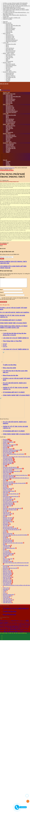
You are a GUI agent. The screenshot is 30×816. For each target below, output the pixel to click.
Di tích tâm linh (9, 61)
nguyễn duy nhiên (7, 484)
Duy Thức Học (22, 620)
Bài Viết (5, 485)
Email (2, 292)
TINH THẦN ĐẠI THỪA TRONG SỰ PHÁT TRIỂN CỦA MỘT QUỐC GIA (13, 326)
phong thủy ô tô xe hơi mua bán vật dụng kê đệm (14, 483)
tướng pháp (5, 492)
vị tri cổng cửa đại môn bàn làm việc (11, 529)
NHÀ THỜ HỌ (6, 33)
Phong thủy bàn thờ (10, 64)
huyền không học (7, 520)
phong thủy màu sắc (7, 488)
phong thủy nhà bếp (7, 470)
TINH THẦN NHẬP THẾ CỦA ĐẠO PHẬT (14, 8)
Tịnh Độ (5, 495)
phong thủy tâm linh (7, 540)
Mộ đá (7, 46)
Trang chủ (5, 21)
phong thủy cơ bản (7, 580)
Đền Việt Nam (9, 56)
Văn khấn (8, 78)
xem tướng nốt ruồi (7, 561)
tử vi (4, 466)
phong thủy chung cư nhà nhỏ (10, 501)
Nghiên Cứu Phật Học (8, 442)
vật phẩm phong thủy (8, 459)
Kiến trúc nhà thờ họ (10, 28)
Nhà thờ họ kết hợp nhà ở (12, 40)
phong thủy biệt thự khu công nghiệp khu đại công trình (16, 562)
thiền (4, 544)
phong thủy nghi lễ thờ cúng (9, 451)
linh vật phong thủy (7, 500)
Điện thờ (8, 58)
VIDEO (8, 81)
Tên (1, 289)
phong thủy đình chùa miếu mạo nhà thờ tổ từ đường (15, 534)
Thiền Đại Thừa (6, 545)
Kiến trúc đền (9, 30)
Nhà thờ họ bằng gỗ (10, 38)
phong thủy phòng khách (8, 491)
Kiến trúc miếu (9, 26)
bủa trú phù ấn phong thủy (9, 548)
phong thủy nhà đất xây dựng (9, 509)
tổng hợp (12, 170)
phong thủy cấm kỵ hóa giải (9, 444)
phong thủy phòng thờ (8, 504)
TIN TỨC (5, 525)
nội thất (4, 537)
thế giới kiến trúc (6, 624)
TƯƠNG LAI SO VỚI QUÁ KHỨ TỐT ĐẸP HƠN (15, 3)
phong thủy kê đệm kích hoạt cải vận (11, 450)
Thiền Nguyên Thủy (7, 513)
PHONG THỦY (7, 62)
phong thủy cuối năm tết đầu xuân (11, 493)
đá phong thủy (6, 538)
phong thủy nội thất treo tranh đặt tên (11, 471)
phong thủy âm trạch (7, 448)
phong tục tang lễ (7, 570)
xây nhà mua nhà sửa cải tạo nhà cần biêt (12, 468)
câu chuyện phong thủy (8, 499)
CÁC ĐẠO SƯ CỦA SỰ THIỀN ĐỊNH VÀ (16, 338)
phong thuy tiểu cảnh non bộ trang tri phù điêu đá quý (15, 475)
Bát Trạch (8, 68)
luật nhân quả (6, 524)
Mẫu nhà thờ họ (9, 34)
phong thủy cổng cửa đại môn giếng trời (12, 508)
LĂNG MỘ (5, 42)
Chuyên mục (6, 474)
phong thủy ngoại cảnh (8, 462)
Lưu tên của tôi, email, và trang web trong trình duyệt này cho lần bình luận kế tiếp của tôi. (14, 298)
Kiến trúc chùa (9, 24)
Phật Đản (5, 464)
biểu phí (3, 620)
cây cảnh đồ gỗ (6, 497)
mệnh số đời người (7, 472)
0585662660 (24, 807)
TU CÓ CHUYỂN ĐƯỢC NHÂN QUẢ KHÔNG (15, 4)
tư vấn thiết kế (14, 627)
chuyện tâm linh (6, 576)
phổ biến (5, 343)
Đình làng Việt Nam (10, 54)
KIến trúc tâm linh (7, 22)
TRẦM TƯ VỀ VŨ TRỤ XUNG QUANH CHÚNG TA (16, 5)
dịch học (5, 507)
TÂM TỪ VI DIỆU (7, 19)
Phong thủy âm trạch (10, 50)
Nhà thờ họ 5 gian (10, 37)
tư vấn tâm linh (6, 552)
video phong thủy (7, 598)
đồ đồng (26, 631)
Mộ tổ (7, 45)
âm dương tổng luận (7, 541)
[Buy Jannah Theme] (5, 90)
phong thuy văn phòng (8, 481)
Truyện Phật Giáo (7, 446)
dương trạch (8, 70)
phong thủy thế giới (7, 573)
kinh (4, 549)
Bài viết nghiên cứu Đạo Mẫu (10, 528)
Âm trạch (8, 69)
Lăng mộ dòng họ (10, 48)
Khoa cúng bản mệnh (9, 368)
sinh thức (5, 487)
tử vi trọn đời (6, 550)
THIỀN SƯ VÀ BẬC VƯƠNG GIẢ (11, 17)
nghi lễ (4, 480)
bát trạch (5, 532)
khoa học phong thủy (8, 558)
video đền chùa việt (7, 602)
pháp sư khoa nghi (7, 505)
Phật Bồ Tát (5, 569)
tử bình (4, 531)
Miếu (7, 60)
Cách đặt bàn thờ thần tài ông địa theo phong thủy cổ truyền (14, 334)
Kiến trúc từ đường (10, 29)
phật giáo (5, 447)
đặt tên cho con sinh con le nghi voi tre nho (13, 542)
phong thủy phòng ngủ (8, 476)
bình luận (5, 346)
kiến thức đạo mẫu (7, 581)
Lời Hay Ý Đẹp (6, 489)
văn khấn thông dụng (8, 503)
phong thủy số (6, 515)
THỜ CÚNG (6, 588)
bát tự (9, 620)
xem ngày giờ (6, 536)
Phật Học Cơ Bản (7, 572)
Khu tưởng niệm (9, 49)
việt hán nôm (6, 597)
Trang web (2, 295)
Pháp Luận (5, 523)
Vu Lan (15, 629)
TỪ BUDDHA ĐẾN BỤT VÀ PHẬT (12, 7)
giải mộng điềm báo (7, 554)
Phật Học (5, 443)
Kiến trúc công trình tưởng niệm (13, 25)
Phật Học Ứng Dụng (7, 517)
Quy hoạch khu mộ (10, 52)
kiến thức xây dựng (7, 519)
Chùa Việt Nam (9, 57)
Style (4, 591)
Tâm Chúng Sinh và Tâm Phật (12, 341)
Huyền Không (9, 66)
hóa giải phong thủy (7, 452)
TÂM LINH (22, 624)
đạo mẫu (5, 511)
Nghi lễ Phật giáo (10, 73)
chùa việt (5, 556)
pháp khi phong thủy (9, 167)
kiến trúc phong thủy (7, 533)
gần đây (5, 345)
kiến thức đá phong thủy (8, 594)
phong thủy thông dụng (8, 553)
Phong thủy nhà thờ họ (11, 41)
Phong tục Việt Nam (10, 76)
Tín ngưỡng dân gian (11, 77)
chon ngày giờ (6, 512)
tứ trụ (4, 516)
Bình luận (2, 277)
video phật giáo (6, 578)
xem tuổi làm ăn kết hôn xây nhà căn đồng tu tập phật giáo (16, 585)
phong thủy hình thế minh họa (10, 467)
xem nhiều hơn (3, 244)
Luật (4, 557)
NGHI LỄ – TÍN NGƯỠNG (9, 72)
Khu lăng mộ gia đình (11, 44)
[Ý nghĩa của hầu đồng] (11, 361)
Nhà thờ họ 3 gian (10, 36)
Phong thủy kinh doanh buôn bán (10, 496)
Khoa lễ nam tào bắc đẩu (10, 375)
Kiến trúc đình (9, 32)
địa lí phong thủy (14, 631)
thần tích (5, 455)
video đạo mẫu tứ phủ (8, 599)
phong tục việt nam (7, 577)
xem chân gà (6, 589)
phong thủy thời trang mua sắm (10, 568)
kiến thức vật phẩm (7, 463)
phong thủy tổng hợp (8, 460)
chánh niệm (14, 620)
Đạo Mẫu (8, 79)
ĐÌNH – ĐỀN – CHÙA (8, 53)
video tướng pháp (7, 601)
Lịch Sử (5, 593)
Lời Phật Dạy (6, 440)
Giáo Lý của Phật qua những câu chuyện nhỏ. (13, 454)
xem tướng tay (6, 546)
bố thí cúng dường (7, 595)
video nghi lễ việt (7, 584)
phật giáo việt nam (7, 574)
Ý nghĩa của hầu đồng (9, 365)
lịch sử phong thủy (7, 582)
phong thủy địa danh (7, 527)
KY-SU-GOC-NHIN (13, 623)
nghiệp (22, 623)
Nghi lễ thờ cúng (10, 74)
